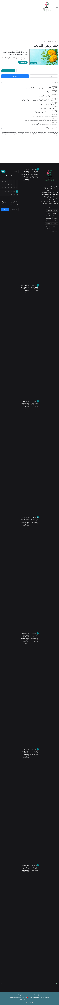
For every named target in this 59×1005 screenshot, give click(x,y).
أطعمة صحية (47, 207)
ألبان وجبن (55, 213)
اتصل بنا (29, 999)
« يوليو (17, 197)
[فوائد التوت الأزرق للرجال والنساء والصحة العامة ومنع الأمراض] (34, 806)
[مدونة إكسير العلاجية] (47, 7)
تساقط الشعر (48, 223)
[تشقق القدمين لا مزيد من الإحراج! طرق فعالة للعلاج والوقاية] (34, 342)
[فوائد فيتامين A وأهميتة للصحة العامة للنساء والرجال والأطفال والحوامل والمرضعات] (34, 690)
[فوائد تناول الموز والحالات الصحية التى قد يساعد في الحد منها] (34, 458)
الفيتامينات (55, 223)
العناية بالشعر (46, 220)
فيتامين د (55, 228)
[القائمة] (2, 8)
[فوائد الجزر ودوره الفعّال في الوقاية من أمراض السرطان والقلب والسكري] (34, 574)
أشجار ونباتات (54, 207)
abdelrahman (23, 50)
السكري (55, 218)
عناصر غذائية (54, 226)
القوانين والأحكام (22, 999)
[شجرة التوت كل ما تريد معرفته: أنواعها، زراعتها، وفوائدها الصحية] (34, 922)
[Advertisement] (29, 27)
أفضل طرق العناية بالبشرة (52, 210)
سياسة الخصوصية (35, 999)
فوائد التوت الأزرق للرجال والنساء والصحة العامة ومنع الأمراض (25, 752)
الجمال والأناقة (47, 215)
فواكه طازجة (47, 226)
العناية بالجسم (54, 220)
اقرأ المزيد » (23, 62)
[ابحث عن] (57, 8)
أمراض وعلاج (54, 215)
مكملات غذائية (54, 231)
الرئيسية (55, 41)
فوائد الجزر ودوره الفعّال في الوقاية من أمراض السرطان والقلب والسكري (25, 521)
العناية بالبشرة (49, 218)
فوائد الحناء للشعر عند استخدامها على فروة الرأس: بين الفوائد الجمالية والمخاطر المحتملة (25, 174)
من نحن (16, 999)
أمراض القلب (48, 213)
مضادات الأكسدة (48, 228)
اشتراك (15, 76)
